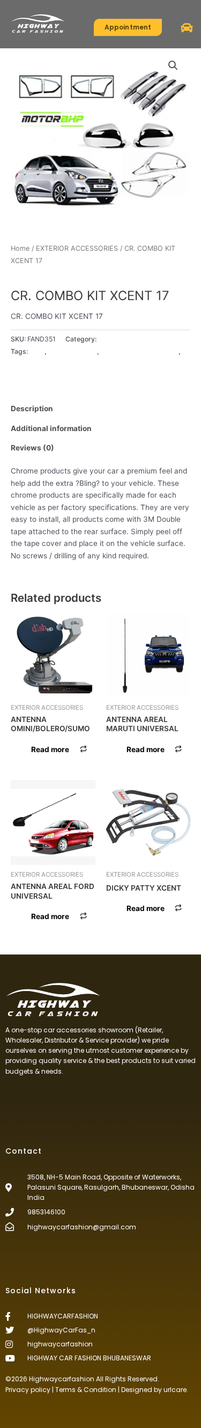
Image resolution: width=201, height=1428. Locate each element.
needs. (52, 1071)
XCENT (22, 363)
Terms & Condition (85, 1389)
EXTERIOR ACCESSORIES (77, 248)
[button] (187, 28)
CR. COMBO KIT (72, 351)
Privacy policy (27, 1389)
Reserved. (143, 1378)
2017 (36, 351)
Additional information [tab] (51, 428)
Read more (50, 749)
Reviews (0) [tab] (32, 447)
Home (20, 248)
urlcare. (175, 1389)
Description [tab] (32, 408)
